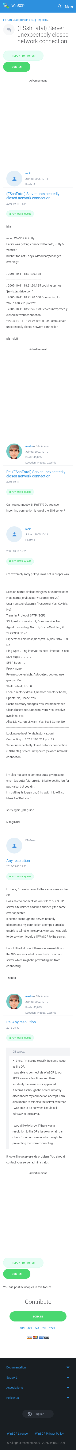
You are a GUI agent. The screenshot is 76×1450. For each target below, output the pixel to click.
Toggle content (38, 1367)
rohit (28, 173)
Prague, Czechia (46, 462)
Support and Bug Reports (30, 20)
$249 (52, 1328)
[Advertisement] (38, 121)
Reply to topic (23, 55)
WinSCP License (17, 1433)
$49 (37, 1328)
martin (29, 446)
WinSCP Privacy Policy (49, 1433)
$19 (22, 1328)
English (39, 1414)
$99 (44, 1328)
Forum (7, 20)
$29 (29, 1328)
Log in (17, 66)
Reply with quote (20, 213)
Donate (38, 1316)
